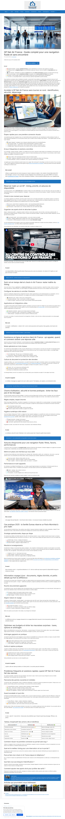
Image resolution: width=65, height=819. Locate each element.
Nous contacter (29, 816)
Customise (6, 814)
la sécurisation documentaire (29, 650)
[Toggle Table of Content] (37, 63)
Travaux (21, 11)
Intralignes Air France (13, 176)
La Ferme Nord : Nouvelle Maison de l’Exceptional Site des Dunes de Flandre (21, 386)
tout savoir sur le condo (38, 559)
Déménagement (46, 11)
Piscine (39, 11)
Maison (6, 11)
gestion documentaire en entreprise (36, 163)
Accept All (20, 814)
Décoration (27, 11)
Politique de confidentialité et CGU (48, 816)
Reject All (13, 814)
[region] (13, 811)
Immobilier (53, 11)
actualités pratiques (10, 603)
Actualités (58, 11)
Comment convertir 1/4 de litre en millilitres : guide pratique (18, 332)
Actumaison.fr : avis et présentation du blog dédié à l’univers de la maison (21, 438)
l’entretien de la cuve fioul (9, 416)
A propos (33, 816)
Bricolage (16, 11)
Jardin (12, 11)
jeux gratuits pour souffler (18, 707)
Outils (55, 816)
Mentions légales (38, 816)
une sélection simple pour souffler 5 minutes (19, 511)
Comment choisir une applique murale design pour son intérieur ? (16, 795)
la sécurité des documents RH (22, 363)
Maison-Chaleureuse (13, 87)
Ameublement (33, 11)
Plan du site (59, 816)
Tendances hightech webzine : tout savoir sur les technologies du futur (20, 181)
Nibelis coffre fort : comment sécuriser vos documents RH (18, 277)
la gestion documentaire (36, 363)
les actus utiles (41, 307)
